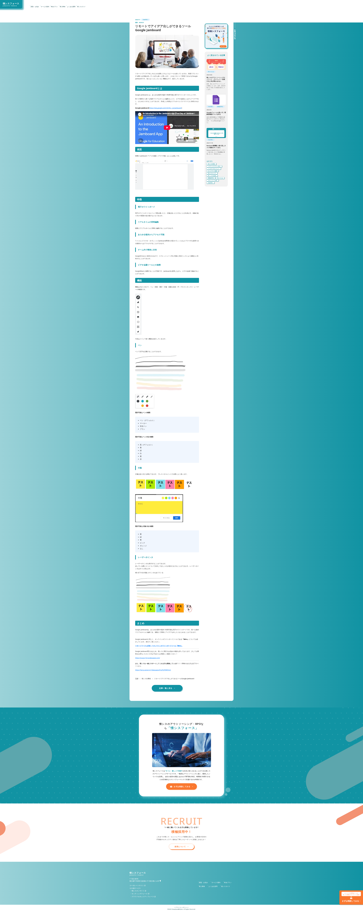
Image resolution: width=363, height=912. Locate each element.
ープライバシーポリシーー (181, 907)
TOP (136, 679)
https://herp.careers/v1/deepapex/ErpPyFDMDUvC (153, 670)
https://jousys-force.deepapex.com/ (147, 658)
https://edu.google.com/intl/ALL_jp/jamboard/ (165, 108)
